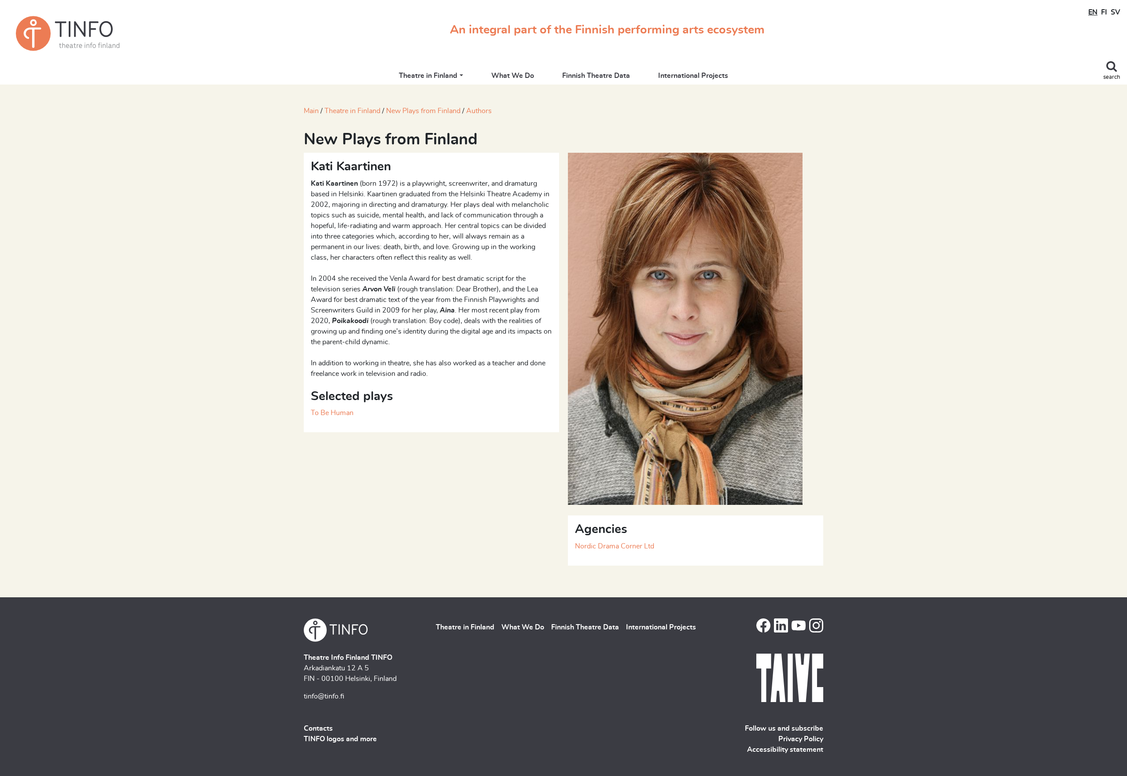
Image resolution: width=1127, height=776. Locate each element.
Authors (479, 110)
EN (1093, 12)
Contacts (318, 728)
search (1111, 77)
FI (1104, 12)
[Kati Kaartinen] (685, 327)
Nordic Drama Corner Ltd (614, 546)
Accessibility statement (785, 749)
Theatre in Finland (428, 75)
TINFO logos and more (340, 739)
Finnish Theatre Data (596, 75)
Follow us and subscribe (784, 728)
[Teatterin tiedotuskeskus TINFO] (68, 33)
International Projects (693, 75)
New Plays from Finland (423, 110)
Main (311, 110)
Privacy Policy (800, 739)
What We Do (512, 75)
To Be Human (332, 412)
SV (1115, 12)
